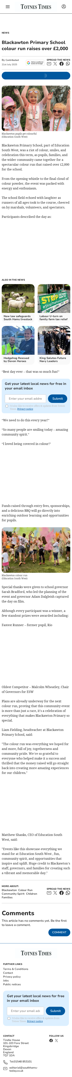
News (5, 32)
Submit (57, 399)
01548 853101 (23, 1061)
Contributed (12, 60)
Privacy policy (12, 977)
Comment (59, 932)
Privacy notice (25, 408)
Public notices (12, 984)
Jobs (6, 980)
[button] (7, 6)
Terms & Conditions (15, 969)
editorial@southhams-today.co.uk (23, 1069)
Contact (8, 973)
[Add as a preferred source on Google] (35, 63)
